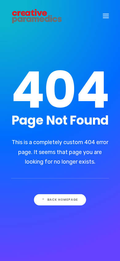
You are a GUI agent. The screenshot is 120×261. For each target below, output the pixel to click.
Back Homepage (62, 199)
